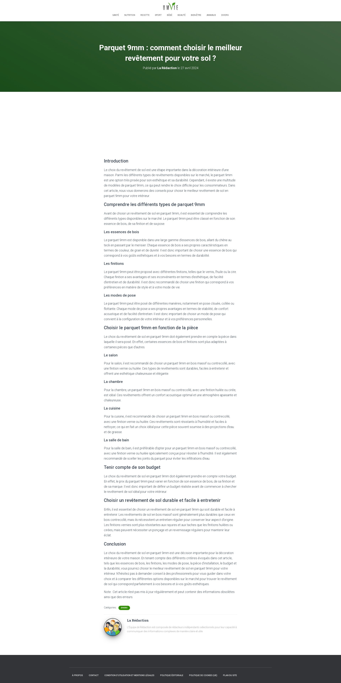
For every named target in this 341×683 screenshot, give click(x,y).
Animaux (211, 15)
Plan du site (230, 675)
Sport (158, 15)
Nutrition (129, 15)
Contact (94, 675)
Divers (225, 15)
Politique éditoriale (171, 675)
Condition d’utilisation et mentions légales (129, 675)
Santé (115, 15)
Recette (145, 15)
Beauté (182, 15)
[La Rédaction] (113, 626)
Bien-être (196, 15)
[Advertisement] (170, 118)
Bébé (169, 15)
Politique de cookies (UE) (203, 675)
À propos (77, 675)
